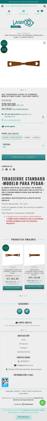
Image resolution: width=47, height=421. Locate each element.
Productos (23, 344)
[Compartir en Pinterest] (14, 169)
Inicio (19, 33)
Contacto (23, 348)
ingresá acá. (38, 398)
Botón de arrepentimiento (23, 400)
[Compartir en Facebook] (6, 169)
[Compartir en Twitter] (10, 169)
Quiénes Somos (23, 352)
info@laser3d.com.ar (25, 365)
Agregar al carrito (12, 287)
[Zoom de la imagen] (44, 43)
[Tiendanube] (24, 405)
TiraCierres (25, 33)
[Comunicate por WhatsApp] (42, 402)
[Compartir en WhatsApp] (3, 169)
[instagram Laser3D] (19, 311)
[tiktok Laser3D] (27, 311)
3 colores (12, 267)
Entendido (23, 417)
